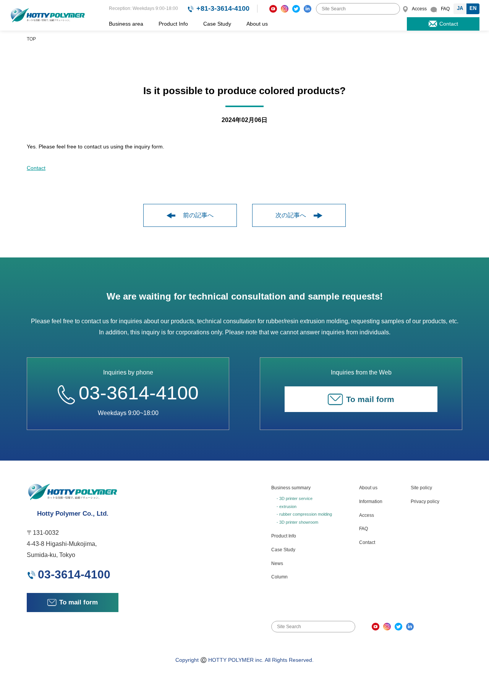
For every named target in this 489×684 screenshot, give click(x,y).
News (277, 563)
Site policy (421, 487)
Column (279, 577)
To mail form (370, 399)
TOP (31, 39)
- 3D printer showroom (297, 522)
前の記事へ (198, 215)
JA (460, 8)
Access (366, 515)
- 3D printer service (295, 498)
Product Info (173, 24)
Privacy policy (425, 501)
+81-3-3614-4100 (222, 8)
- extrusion (286, 506)
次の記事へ (290, 215)
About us (257, 24)
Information (370, 501)
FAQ (363, 528)
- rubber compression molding (304, 514)
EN (473, 8)
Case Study (217, 24)
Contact (36, 168)
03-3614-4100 (139, 393)
